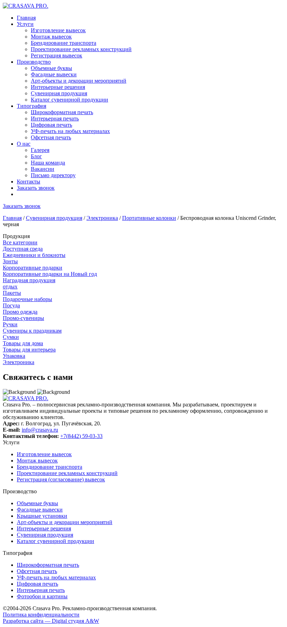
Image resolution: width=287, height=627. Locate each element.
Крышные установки (42, 516)
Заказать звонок (36, 188)
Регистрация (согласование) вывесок (61, 479)
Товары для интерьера (29, 350)
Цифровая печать (51, 125)
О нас (23, 144)
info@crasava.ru (40, 430)
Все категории (20, 242)
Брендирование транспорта (63, 43)
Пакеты (12, 293)
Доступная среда (23, 249)
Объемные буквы (51, 68)
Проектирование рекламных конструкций (81, 49)
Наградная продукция (29, 280)
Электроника (102, 218)
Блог (36, 156)
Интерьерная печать (55, 118)
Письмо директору (53, 175)
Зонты (10, 261)
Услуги (25, 24)
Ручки (10, 324)
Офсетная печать (51, 137)
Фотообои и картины (42, 596)
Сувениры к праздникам (32, 331)
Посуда (11, 305)
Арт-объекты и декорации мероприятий (78, 81)
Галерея (40, 150)
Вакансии (42, 169)
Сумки (11, 337)
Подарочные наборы (27, 299)
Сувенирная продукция (59, 93)
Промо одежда (20, 312)
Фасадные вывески (54, 74)
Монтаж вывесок (51, 37)
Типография (31, 106)
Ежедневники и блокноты (34, 255)
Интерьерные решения (58, 87)
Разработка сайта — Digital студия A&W (51, 621)
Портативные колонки (149, 218)
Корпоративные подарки (32, 268)
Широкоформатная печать (62, 112)
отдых (10, 287)
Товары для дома (23, 343)
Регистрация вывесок (56, 55)
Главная (26, 18)
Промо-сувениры (23, 318)
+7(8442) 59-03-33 (81, 436)
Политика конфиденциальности (41, 615)
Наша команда (48, 163)
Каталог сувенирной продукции (69, 100)
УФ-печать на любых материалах (70, 131)
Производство (34, 62)
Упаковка (14, 356)
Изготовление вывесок (58, 30)
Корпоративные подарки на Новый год (50, 274)
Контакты (28, 181)
